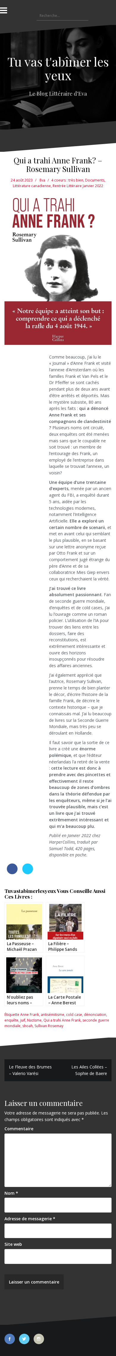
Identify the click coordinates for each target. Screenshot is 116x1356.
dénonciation (95, 1014)
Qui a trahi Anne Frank (62, 1020)
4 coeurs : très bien (67, 180)
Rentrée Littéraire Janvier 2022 (78, 185)
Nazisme (34, 1020)
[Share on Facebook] (12, 872)
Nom (11, 1193)
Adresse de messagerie (29, 1218)
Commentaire (18, 1128)
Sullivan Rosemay (49, 1025)
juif (22, 1020)
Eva (42, 180)
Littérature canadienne (32, 185)
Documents (94, 180)
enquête (11, 1020)
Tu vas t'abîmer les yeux (58, 68)
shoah (27, 1025)
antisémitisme (52, 1014)
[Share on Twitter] (27, 872)
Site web (13, 1244)
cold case (74, 1014)
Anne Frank (29, 1014)
